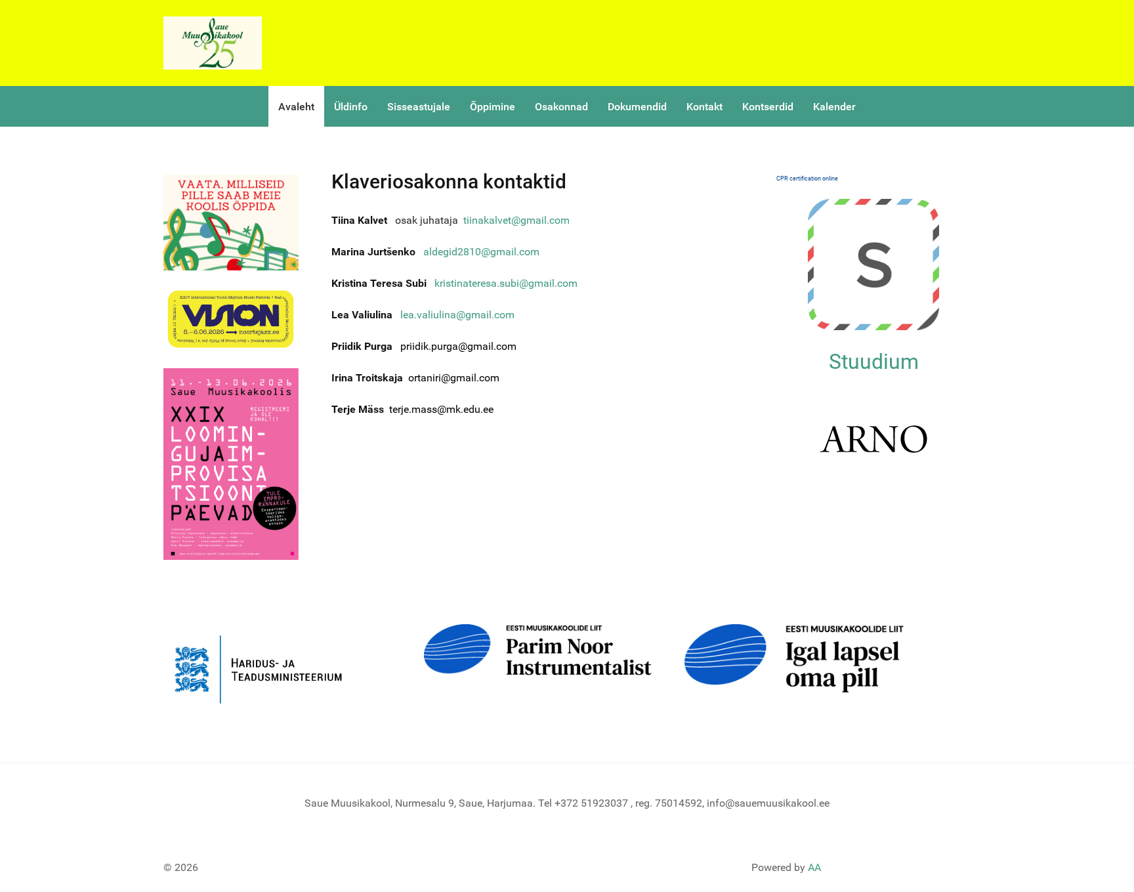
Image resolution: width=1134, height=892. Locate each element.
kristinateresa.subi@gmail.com (506, 283)
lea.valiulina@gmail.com (457, 314)
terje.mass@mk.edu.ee (441, 409)
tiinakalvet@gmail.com (516, 220)
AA (814, 867)
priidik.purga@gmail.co (453, 346)
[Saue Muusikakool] (212, 43)
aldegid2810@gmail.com (481, 251)
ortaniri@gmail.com (453, 378)
